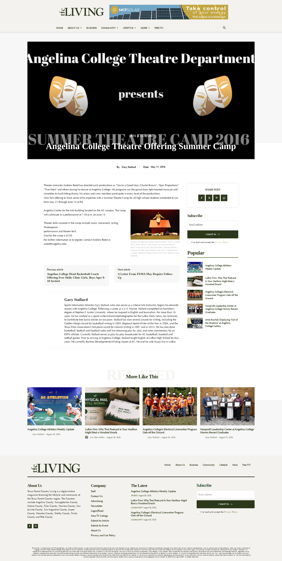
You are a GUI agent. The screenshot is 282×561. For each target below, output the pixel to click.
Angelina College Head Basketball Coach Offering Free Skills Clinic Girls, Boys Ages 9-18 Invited (76, 277)
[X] (209, 198)
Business (91, 27)
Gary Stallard (129, 167)
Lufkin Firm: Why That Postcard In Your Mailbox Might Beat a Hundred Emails (220, 281)
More (144, 27)
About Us (73, 27)
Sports (134, 495)
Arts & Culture (141, 136)
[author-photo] (29, 434)
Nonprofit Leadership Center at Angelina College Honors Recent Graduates (221, 309)
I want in (211, 234)
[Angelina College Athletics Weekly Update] (195, 267)
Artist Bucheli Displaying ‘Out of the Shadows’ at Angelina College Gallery (221, 323)
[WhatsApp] (224, 198)
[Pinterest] (216, 198)
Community (108, 27)
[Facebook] (201, 198)
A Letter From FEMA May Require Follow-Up (145, 275)
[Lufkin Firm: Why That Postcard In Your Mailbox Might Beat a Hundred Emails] (195, 281)
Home (59, 27)
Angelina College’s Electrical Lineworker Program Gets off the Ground (221, 295)
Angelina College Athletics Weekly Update (218, 267)
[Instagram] (35, 526)
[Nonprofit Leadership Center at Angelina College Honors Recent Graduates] (195, 309)
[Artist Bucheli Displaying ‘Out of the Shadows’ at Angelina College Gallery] (195, 323)
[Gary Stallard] (51, 320)
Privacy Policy (221, 242)
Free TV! (159, 27)
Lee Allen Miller (97, 437)
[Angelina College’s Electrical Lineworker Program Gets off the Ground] (195, 295)
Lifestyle (128, 27)
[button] (224, 28)
